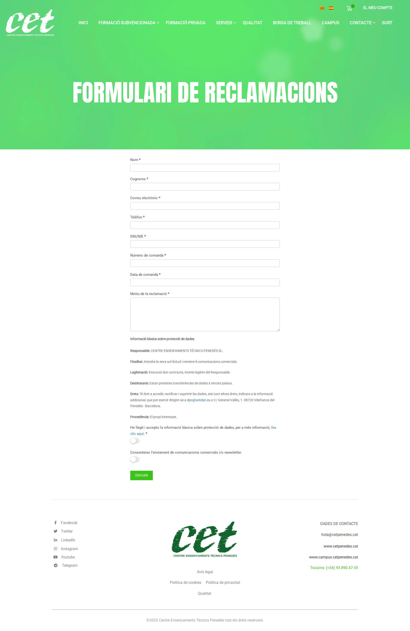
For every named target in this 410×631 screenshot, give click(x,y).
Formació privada (185, 22)
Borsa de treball (292, 22)
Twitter (66, 531)
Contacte (361, 22)
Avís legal (205, 572)
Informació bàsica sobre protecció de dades (162, 339)
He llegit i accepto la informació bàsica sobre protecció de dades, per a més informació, (203, 430)
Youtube (67, 557)
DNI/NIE (138, 236)
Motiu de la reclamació (149, 294)
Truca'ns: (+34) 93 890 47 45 (334, 568)
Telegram (69, 565)
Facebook (68, 522)
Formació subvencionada (126, 22)
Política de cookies (185, 582)
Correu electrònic (145, 198)
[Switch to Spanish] (330, 8)
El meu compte (377, 7)
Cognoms (139, 179)
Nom (135, 160)
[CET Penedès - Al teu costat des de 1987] (30, 23)
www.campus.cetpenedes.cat (333, 557)
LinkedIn (67, 540)
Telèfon (137, 217)
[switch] (135, 441)
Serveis (224, 22)
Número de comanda (148, 255)
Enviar (141, 475)
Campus (330, 22)
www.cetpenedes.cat (341, 546)
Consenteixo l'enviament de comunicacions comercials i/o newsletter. (186, 452)
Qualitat (252, 22)
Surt (387, 22)
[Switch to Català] (321, 8)
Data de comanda (145, 274)
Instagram (68, 549)
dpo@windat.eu (198, 400)
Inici (83, 22)
